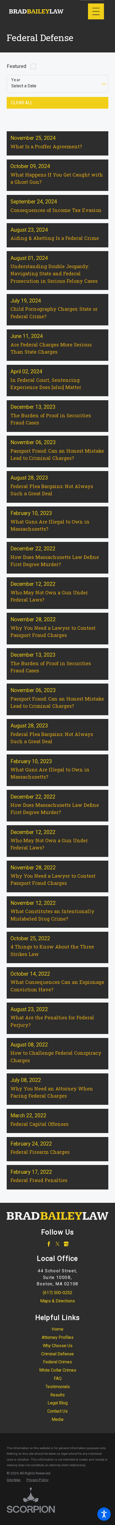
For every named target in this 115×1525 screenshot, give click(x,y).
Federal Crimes (57, 1361)
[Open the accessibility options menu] (104, 1514)
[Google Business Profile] (66, 1243)
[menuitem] (58, 1329)
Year (16, 80)
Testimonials (57, 1386)
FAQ (58, 1378)
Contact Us (57, 1411)
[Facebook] (48, 1243)
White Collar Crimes (57, 1370)
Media (57, 1419)
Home (57, 1329)
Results (57, 1394)
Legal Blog (58, 1402)
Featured (16, 66)
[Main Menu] (96, 11)
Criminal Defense (57, 1353)
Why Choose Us (57, 1345)
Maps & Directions (57, 1300)
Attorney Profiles (58, 1337)
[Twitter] (57, 1243)
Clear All (22, 102)
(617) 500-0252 (57, 1292)
